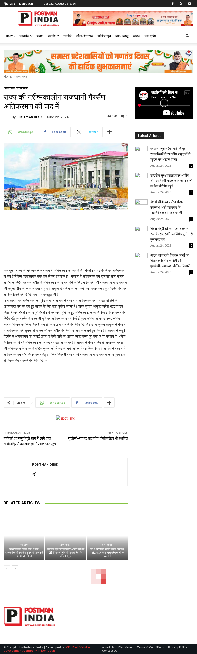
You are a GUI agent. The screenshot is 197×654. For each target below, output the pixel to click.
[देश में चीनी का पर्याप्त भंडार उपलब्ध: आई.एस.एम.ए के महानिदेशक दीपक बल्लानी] (107, 535)
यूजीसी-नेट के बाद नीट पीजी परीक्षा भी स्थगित (98, 438)
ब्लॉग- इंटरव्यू (121, 36)
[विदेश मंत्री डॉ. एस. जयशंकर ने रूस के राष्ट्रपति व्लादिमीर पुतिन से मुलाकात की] (141, 232)
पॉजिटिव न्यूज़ (104, 36)
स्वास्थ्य (136, 36)
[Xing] (34, 473)
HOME (10, 36)
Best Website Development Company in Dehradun (47, 649)
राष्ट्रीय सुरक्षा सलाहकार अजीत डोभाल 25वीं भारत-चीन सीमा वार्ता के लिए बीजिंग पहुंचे (65, 553)
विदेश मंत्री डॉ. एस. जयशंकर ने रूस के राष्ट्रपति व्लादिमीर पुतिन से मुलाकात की (171, 234)
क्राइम (40, 36)
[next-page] (15, 568)
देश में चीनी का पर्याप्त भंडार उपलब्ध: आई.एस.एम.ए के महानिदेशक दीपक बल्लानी (107, 553)
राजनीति (67, 36)
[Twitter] (181, 3)
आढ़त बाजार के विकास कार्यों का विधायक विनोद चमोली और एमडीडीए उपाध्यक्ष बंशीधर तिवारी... (171, 260)
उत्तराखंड (24, 36)
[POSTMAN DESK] (8, 117)
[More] (109, 132)
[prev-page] (7, 568)
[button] (187, 36)
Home (8, 76)
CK (68, 647)
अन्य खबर (21, 76)
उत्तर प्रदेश (150, 36)
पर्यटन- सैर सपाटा (84, 36)
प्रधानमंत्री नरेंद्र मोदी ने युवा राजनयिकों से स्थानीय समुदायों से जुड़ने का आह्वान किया (24, 553)
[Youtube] (189, 3)
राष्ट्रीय (51, 36)
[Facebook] (172, 3)
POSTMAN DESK (29, 117)
